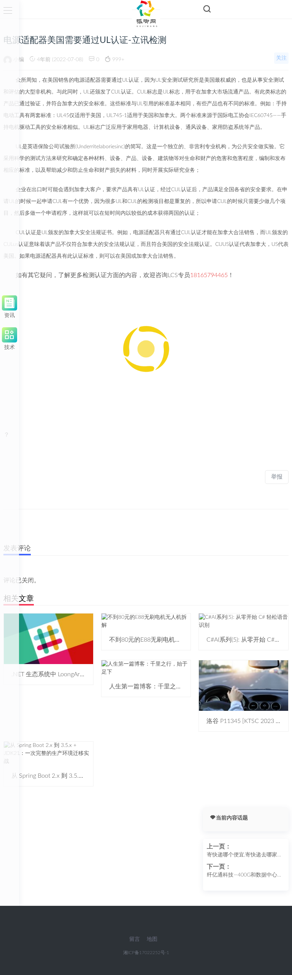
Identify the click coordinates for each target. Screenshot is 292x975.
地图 (152, 939)
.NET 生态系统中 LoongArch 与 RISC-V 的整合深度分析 (84, 674)
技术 (9, 346)
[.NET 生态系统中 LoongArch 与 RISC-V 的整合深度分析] (48, 638)
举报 (276, 477)
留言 (134, 939)
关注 (281, 58)
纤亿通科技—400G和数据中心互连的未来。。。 (244, 875)
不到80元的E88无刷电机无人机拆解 (157, 640)
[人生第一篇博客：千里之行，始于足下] (146, 668)
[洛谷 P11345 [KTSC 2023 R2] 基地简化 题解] (243, 685)
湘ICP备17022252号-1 (146, 952)
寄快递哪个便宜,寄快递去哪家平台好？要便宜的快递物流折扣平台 (244, 855)
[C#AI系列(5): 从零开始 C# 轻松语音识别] (243, 621)
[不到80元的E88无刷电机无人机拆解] (146, 621)
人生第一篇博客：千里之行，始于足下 (161, 686)
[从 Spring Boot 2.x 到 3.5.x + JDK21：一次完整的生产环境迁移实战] (48, 753)
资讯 (9, 314)
